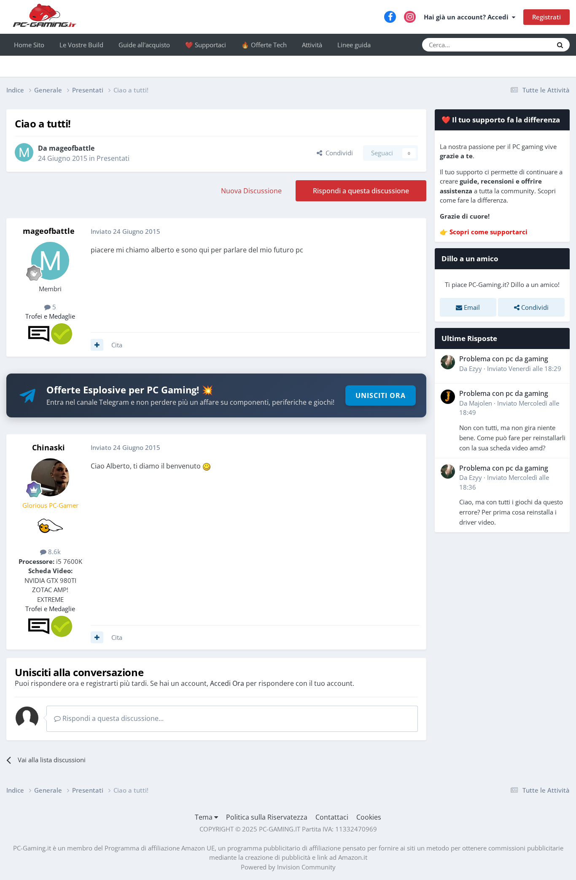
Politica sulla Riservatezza (266, 817)
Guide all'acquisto (144, 45)
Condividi (337, 153)
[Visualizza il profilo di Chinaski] (50, 477)
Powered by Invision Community (288, 867)
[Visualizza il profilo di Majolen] (448, 397)
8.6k (53, 551)
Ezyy (475, 368)
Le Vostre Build (81, 45)
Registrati (546, 17)
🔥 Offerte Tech (264, 45)
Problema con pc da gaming (503, 358)
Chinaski (48, 447)
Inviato (524, 368)
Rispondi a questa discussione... (112, 718)
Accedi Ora (227, 683)
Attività (312, 45)
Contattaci (331, 817)
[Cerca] (560, 44)
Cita (116, 345)
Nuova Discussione (251, 190)
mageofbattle (71, 148)
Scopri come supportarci (488, 231)
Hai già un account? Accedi (468, 17)
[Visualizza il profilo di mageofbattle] (24, 152)
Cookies (368, 817)
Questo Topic (523, 44)
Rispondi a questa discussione (361, 190)
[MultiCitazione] (97, 345)
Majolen (480, 403)
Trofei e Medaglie (50, 316)
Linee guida (354, 45)
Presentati (113, 158)
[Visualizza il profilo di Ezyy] (448, 362)
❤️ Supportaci (205, 45)
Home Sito (29, 45)
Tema (204, 817)
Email (471, 307)
